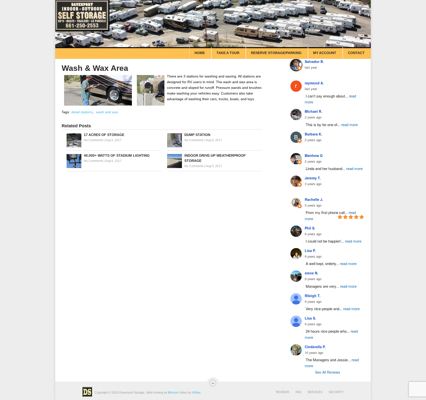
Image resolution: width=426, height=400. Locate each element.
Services (314, 392)
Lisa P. (310, 250)
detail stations (82, 112)
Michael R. (313, 111)
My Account (324, 53)
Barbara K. (313, 134)
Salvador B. (314, 61)
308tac (196, 392)
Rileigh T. (312, 295)
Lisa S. (310, 318)
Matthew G (314, 155)
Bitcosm (172, 392)
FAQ (298, 392)
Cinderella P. (315, 346)
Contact (356, 53)
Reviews (282, 392)
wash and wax (107, 112)
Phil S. (310, 228)
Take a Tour (227, 53)
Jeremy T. (313, 177)
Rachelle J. (314, 199)
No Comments (93, 140)
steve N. (311, 272)
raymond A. (314, 82)
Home (200, 53)
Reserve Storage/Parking (276, 53)
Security (336, 392)
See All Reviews (327, 372)
